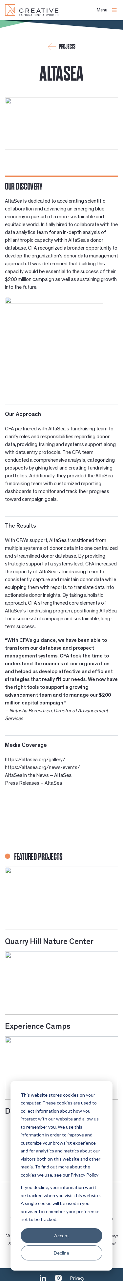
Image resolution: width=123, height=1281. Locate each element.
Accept (61, 1235)
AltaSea (13, 201)
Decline (61, 1253)
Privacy (77, 1278)
